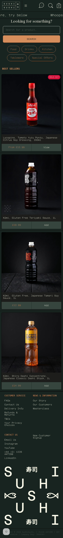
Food (13, 49)
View (46, 147)
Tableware (17, 57)
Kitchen (47, 49)
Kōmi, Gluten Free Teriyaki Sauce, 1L (31, 186)
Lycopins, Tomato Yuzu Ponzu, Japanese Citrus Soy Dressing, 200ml (31, 107)
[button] (51, 5)
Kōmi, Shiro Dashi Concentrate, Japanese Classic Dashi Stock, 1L (31, 346)
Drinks (29, 49)
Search (31, 39)
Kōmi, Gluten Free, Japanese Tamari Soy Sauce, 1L (31, 266)
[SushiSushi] (11, 5)
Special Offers (42, 57)
